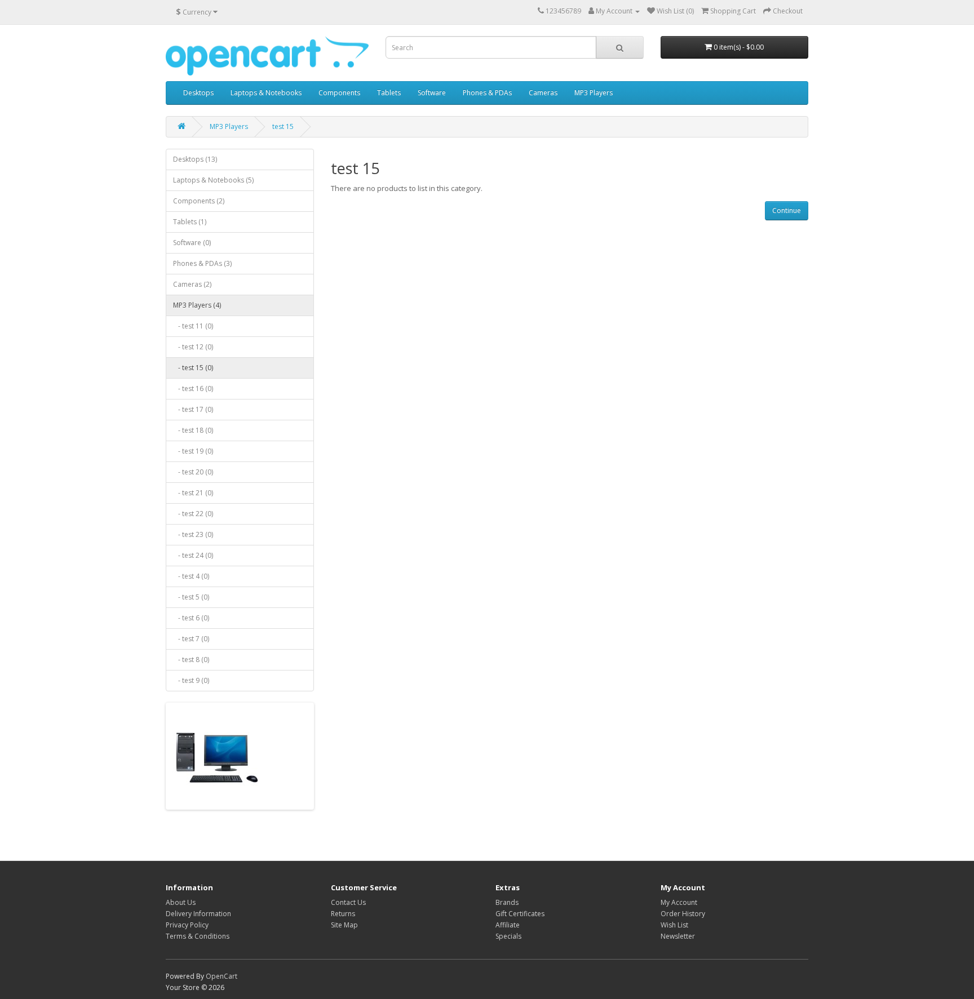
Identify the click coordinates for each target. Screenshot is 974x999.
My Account (679, 902)
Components (339, 92)
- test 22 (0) (193, 513)
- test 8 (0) (191, 659)
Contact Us (348, 902)
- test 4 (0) (191, 576)
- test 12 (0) (193, 347)
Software (432, 92)
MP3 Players (593, 92)
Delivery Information (198, 913)
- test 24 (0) (193, 555)
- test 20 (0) (193, 472)
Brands (507, 902)
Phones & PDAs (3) (202, 263)
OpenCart (221, 976)
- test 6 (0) (191, 618)
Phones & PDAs (487, 92)
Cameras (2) (192, 284)
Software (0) (192, 242)
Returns (343, 913)
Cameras (543, 92)
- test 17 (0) (193, 409)
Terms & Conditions (197, 936)
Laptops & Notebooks (266, 92)
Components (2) (198, 201)
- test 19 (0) (193, 451)
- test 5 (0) (191, 597)
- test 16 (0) (193, 388)
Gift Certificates (519, 913)
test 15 (283, 126)
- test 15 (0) (193, 367)
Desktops (198, 92)
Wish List (674, 925)
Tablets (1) (189, 222)
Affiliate (507, 925)
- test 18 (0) (193, 430)
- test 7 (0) (191, 638)
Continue (786, 210)
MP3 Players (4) (197, 305)
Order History (683, 913)
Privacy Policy (187, 925)
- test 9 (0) (191, 680)
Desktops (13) (195, 159)
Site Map (344, 925)
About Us (181, 902)
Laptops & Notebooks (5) (213, 180)
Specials (508, 936)
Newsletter (678, 936)
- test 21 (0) (193, 493)
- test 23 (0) (193, 534)
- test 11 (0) (193, 326)
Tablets (389, 92)
